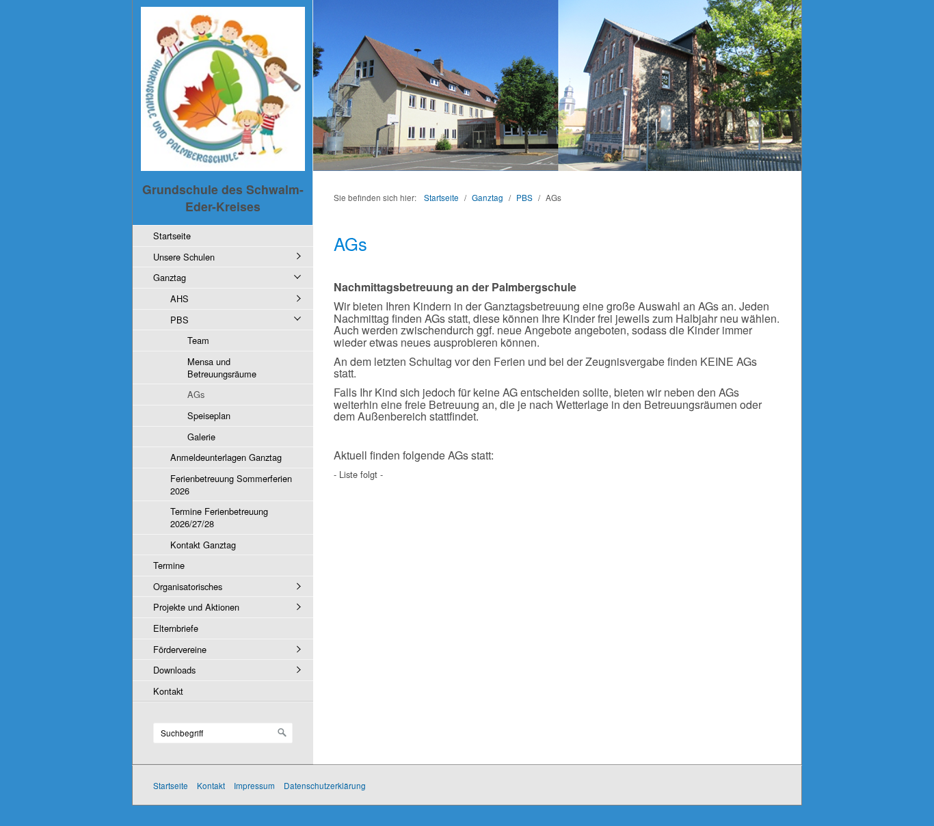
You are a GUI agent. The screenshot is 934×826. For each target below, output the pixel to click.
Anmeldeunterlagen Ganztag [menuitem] (226, 457)
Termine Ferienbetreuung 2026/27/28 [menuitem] (219, 517)
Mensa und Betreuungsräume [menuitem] (221, 367)
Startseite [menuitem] (172, 235)
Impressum (254, 785)
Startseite (441, 197)
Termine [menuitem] (169, 565)
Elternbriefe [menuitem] (175, 628)
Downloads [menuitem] (174, 669)
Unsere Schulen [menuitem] (184, 256)
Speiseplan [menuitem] (208, 415)
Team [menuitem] (198, 340)
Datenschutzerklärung (325, 785)
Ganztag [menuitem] (169, 277)
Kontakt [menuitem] (168, 690)
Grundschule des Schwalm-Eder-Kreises (223, 198)
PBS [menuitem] (179, 319)
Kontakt (211, 785)
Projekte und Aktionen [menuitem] (196, 606)
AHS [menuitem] (179, 298)
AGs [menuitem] (195, 394)
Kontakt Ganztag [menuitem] (203, 544)
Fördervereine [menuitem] (179, 649)
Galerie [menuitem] (201, 436)
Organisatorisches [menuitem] (187, 586)
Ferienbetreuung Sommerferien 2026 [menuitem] (231, 484)
